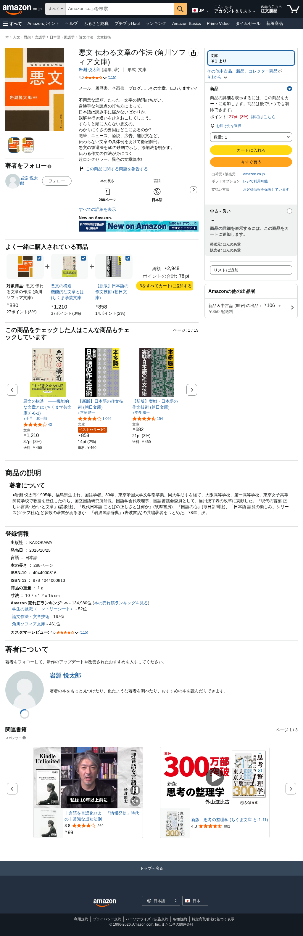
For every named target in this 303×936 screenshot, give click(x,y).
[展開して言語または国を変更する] (207, 11)
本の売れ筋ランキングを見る (121, 603)
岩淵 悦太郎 (90, 69)
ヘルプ (71, 23)
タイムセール (248, 23)
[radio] (251, 58)
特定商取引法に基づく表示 (213, 919)
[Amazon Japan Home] (105, 903)
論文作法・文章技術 (95, 37)
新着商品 (274, 23)
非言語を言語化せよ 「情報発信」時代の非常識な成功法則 (102, 816)
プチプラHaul (127, 23)
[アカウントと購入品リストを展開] (254, 11)
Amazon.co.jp (254, 174)
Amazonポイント (43, 23)
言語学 (40, 37)
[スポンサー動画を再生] (215, 778)
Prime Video (218, 23)
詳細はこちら (263, 116)
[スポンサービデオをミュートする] (135, 801)
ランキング (156, 23)
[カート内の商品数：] (293, 8)
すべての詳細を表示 (97, 209)
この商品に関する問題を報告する (117, 168)
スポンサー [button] (13, 738)
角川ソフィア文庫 (28, 624)
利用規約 (81, 919)
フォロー (57, 181)
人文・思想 (22, 37)
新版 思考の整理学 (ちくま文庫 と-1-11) (229, 819)
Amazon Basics (186, 23)
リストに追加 (226, 270)
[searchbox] (120, 9)
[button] (12, 23)
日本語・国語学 (62, 37)
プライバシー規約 (107, 919)
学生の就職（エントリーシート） (43, 608)
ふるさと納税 (96, 23)
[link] (22, 311)
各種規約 (180, 919)
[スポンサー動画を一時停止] (135, 790)
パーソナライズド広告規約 (147, 919)
